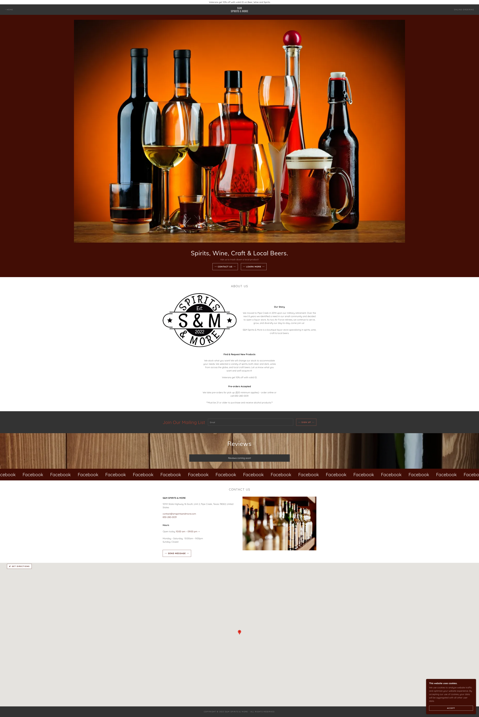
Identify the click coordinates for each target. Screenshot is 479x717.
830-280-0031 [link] (170, 517)
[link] (239, 11)
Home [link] (10, 9)
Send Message (177, 553)
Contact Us (225, 266)
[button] (199, 532)
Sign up (306, 422)
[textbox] (250, 422)
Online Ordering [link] (464, 9)
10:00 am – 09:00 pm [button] (186, 531)
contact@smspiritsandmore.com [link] (179, 513)
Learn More (253, 266)
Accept (451, 708)
